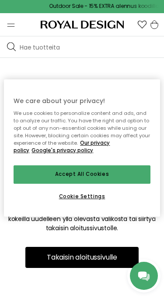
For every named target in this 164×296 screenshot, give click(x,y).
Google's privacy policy (62, 150)
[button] (142, 24)
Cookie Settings (82, 196)
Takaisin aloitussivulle (82, 257)
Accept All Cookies (82, 174)
